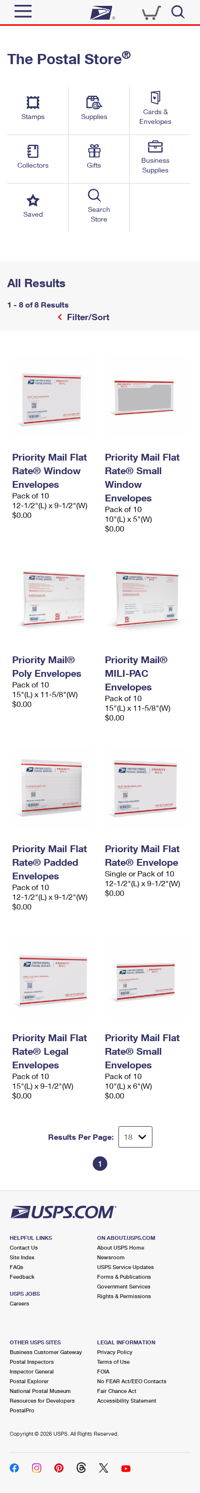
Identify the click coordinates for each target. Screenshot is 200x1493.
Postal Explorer (29, 1381)
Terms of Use (113, 1361)
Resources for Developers (42, 1400)
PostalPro (22, 1410)
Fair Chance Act (116, 1391)
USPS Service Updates (125, 1267)
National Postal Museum (40, 1391)
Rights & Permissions (124, 1296)
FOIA (103, 1371)
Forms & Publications (124, 1276)
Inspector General (32, 1371)
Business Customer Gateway (46, 1352)
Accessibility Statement (126, 1400)
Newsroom (111, 1257)
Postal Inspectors (32, 1361)
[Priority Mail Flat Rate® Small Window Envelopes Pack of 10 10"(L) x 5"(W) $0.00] (146, 396)
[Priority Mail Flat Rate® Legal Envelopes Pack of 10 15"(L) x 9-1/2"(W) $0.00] (53, 977)
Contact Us (24, 1247)
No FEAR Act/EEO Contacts (132, 1381)
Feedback (22, 1276)
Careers (19, 1303)
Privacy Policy (115, 1352)
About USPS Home (120, 1247)
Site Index (22, 1257)
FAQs (16, 1267)
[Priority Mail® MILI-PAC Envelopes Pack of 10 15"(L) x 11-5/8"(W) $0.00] (146, 599)
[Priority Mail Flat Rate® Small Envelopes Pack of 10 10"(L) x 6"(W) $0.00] (146, 977)
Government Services (123, 1286)
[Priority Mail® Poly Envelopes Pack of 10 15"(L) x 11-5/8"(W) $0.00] (53, 599)
